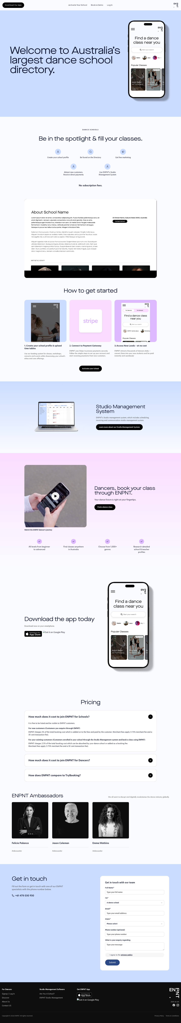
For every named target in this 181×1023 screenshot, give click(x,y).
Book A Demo (97, 5)
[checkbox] (108, 955)
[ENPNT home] (176, 5)
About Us (6, 1001)
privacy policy (126, 955)
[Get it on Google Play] (54, 634)
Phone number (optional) (115, 930)
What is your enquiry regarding (117, 940)
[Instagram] (178, 1005)
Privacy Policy (159, 1016)
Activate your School (90, 368)
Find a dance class (104, 507)
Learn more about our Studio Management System (119, 427)
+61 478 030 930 (24, 895)
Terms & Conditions (172, 1016)
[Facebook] (174, 1005)
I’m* (106, 898)
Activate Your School (77, 5)
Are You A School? (47, 994)
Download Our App (13, 5)
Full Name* (109, 888)
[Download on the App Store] (33, 634)
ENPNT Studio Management (51, 998)
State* (108, 919)
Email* (108, 909)
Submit (112, 962)
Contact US (6, 1005)
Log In (110, 5)
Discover (5, 998)
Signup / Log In (8, 994)
